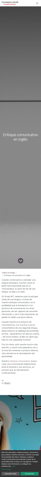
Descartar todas (10, 474)
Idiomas (7, 383)
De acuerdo (29, 474)
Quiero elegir (6, 469)
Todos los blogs (8, 273)
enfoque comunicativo (20, 361)
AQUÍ (13, 466)
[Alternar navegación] (37, 3)
